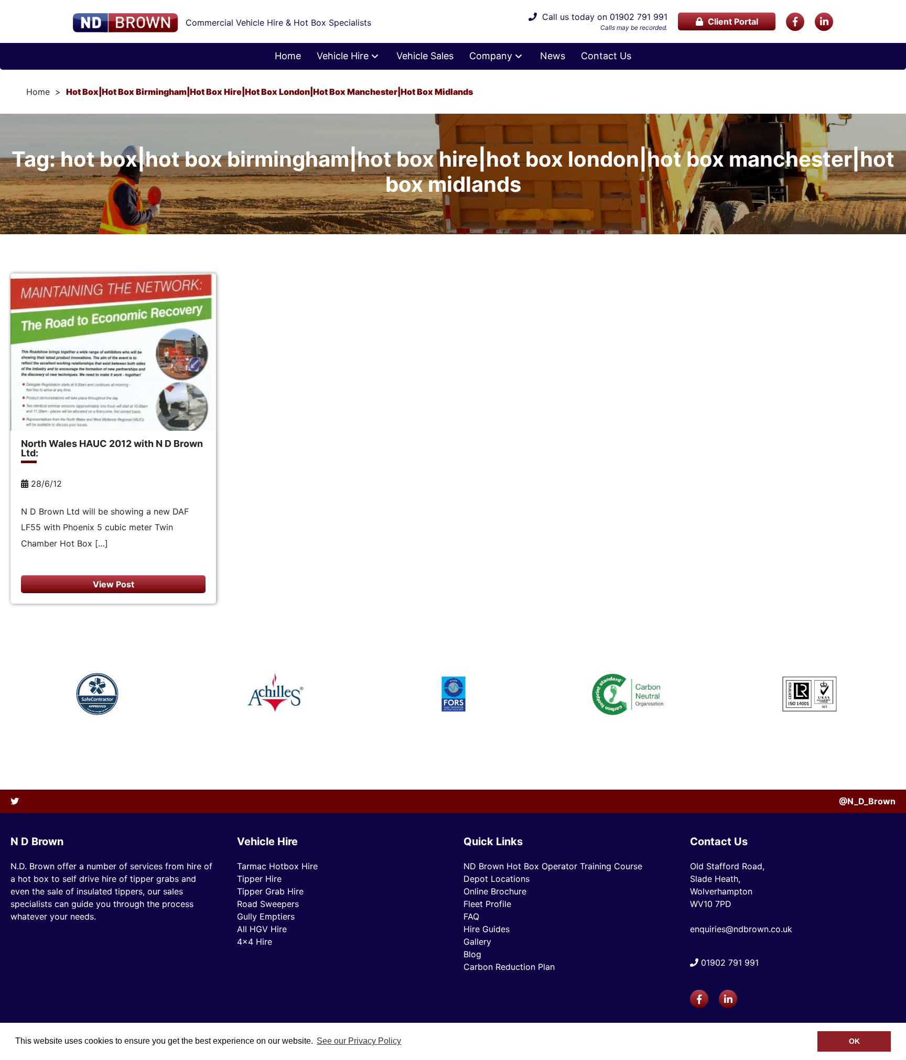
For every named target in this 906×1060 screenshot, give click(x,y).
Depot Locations (496, 878)
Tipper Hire (259, 878)
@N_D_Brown (867, 801)
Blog (472, 954)
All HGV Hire (262, 929)
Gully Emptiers (266, 916)
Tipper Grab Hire (270, 891)
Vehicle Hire (343, 56)
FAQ (471, 916)
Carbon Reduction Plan (509, 966)
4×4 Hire (254, 941)
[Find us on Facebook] (795, 22)
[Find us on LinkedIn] (824, 22)
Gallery (477, 941)
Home (288, 56)
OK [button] (854, 1041)
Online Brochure (494, 891)
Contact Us (606, 56)
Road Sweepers (268, 904)
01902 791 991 (638, 17)
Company (490, 56)
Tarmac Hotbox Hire (277, 866)
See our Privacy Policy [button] (359, 1040)
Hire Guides (486, 929)
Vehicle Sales (425, 56)
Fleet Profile (487, 904)
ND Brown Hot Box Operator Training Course (552, 866)
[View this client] (97, 694)
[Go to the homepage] (125, 22)
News (552, 56)
